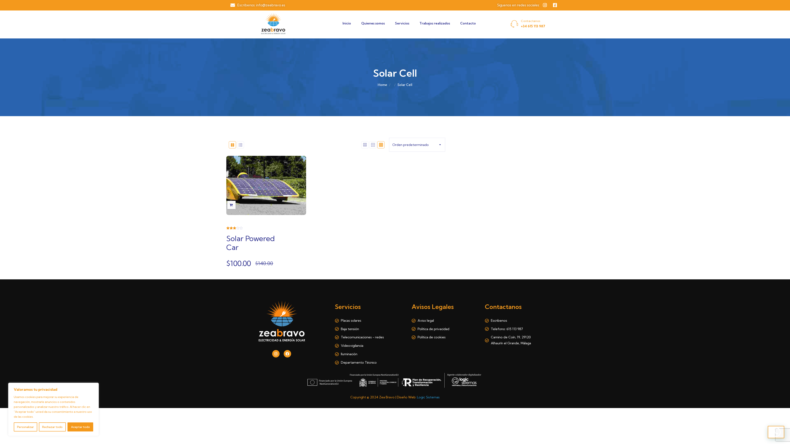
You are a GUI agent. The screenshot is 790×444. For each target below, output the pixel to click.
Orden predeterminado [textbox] (410, 145)
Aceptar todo (80, 427)
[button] (776, 432)
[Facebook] (287, 353)
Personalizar (25, 427)
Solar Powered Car (250, 243)
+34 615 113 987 (533, 26)
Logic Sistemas (428, 397)
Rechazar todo (52, 427)
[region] (53, 409)
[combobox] (417, 145)
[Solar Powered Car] (266, 185)
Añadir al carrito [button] (231, 205)
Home (382, 85)
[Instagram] (276, 353)
